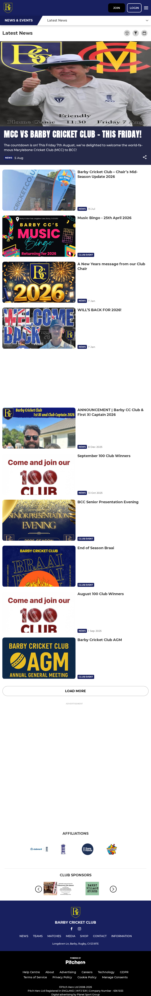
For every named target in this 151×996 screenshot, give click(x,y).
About (49, 972)
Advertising (68, 972)
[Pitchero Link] (75, 963)
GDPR (124, 972)
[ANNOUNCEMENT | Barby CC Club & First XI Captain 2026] (39, 428)
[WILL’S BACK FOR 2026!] (39, 328)
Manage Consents (115, 977)
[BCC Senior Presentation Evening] (39, 520)
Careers (87, 972)
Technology (106, 972)
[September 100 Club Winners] (39, 474)
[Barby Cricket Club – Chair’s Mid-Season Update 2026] (39, 190)
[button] (144, 158)
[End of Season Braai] (39, 566)
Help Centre (31, 972)
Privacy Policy (62, 977)
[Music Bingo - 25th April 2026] (39, 236)
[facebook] (72, 929)
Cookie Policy (87, 977)
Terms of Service (35, 977)
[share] (144, 157)
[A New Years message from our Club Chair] (39, 282)
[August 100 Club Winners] (39, 612)
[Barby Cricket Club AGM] (39, 658)
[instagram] (79, 929)
